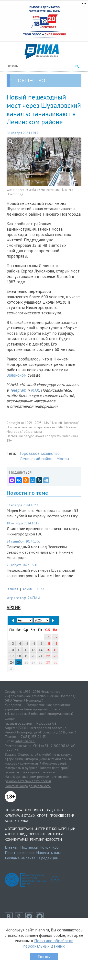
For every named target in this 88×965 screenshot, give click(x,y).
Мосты (62, 458)
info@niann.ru (25, 741)
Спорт (42, 815)
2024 (40, 589)
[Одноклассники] (26, 480)
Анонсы (11, 834)
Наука (23, 821)
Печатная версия (19, 852)
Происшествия (62, 815)
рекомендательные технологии (28, 781)
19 (26, 656)
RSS (55, 847)
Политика (13, 810)
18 (19, 656)
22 (48, 656)
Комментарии (16, 839)
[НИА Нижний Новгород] (41, 57)
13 (33, 650)
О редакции (47, 857)
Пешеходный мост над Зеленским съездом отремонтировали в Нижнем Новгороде (40, 552)
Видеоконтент (33, 834)
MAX (35, 390)
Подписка (29, 847)
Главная (12, 589)
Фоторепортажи (19, 829)
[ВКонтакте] (19, 480)
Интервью (56, 834)
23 (55, 656)
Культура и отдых (20, 815)
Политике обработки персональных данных (48, 943)
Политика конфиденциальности (28, 786)
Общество (54, 810)
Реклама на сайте (20, 857)
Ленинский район (36, 458)
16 (55, 650)
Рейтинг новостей (46, 839)
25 (19, 662)
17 (12, 656)
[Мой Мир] (32, 480)
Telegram (18, 390)
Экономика (34, 810)
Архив (27, 589)
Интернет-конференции (55, 829)
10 (12, 650)
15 (48, 650)
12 (26, 650)
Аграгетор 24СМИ (23, 598)
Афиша (10, 821)
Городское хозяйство (40, 453)
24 (12, 662)
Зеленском (16, 375)
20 (33, 656)
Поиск (45, 847)
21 (41, 656)
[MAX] (12, 480)
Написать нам (48, 852)
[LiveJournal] (39, 480)
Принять (44, 956)
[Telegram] (46, 480)
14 (41, 650)
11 (19, 650)
